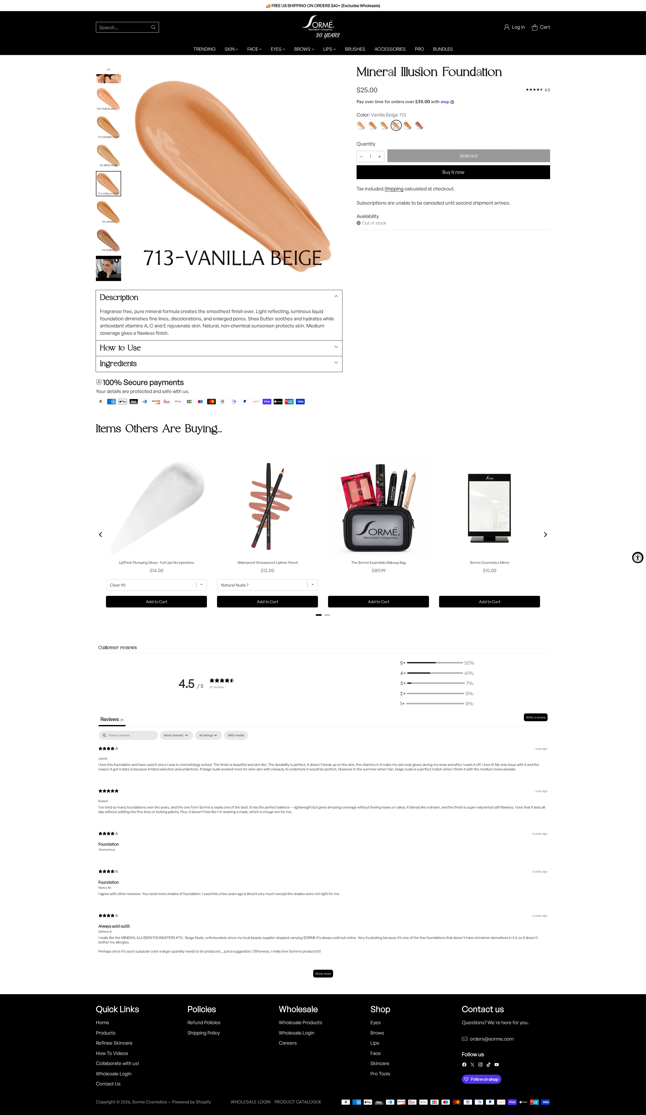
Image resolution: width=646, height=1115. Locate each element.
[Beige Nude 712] (384, 125)
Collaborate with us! (117, 1063)
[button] (436, 662)
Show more (323, 973)
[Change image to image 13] (108, 268)
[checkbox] (236, 735)
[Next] (545, 534)
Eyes (375, 1022)
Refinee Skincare (114, 1043)
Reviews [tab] (112, 719)
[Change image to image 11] (108, 212)
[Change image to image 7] (108, 99)
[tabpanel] (323, 857)
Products (106, 1033)
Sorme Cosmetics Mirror (489, 562)
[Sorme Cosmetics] (323, 27)
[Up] (108, 69)
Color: (381, 115)
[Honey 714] (408, 125)
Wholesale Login (113, 1074)
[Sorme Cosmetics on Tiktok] (489, 1066)
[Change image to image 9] (108, 155)
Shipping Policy (203, 1033)
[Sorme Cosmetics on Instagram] (480, 1066)
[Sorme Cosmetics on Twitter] (472, 1066)
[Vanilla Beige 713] (396, 125)
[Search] (153, 27)
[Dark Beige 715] (419, 125)
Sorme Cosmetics (149, 1101)
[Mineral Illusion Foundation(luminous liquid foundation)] (234, 173)
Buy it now (453, 172)
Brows (377, 1033)
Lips (374, 1043)
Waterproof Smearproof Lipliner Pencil (267, 562)
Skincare (379, 1063)
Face (375, 1053)
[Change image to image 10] (108, 183)
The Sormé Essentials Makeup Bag (378, 562)
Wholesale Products (300, 1022)
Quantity (366, 144)
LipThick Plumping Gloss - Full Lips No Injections (156, 562)
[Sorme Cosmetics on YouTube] (497, 1066)
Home (102, 1022)
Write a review (536, 717)
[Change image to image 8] (108, 127)
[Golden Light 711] (373, 125)
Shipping (394, 189)
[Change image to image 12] (108, 240)
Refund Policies (204, 1022)
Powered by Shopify (191, 1101)
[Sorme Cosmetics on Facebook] (464, 1066)
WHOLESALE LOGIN (251, 1101)
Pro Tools (380, 1074)
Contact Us (108, 1084)
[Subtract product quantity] (361, 156)
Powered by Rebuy (323, 622)
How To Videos (112, 1053)
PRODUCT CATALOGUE (298, 1101)
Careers (288, 1043)
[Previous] (101, 534)
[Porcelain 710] (361, 125)
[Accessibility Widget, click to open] (637, 557)
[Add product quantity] (379, 156)
